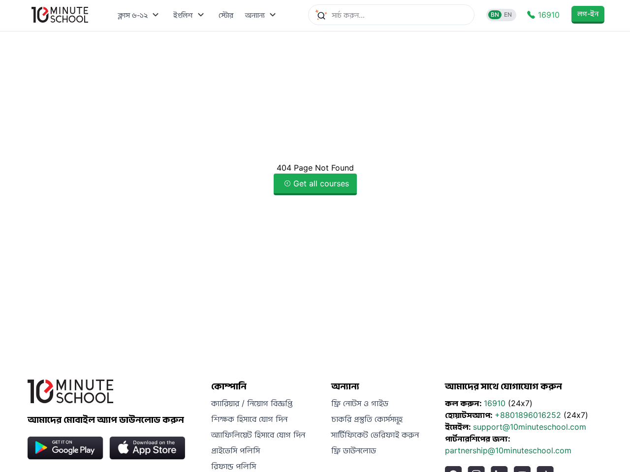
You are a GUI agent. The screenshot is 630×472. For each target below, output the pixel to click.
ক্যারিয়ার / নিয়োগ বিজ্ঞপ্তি (251, 403)
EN (508, 14)
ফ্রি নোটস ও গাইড (359, 403)
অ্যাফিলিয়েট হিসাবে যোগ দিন (258, 435)
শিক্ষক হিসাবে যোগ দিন (249, 419)
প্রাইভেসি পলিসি (235, 450)
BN (495, 14)
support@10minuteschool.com (529, 427)
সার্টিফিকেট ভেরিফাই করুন (375, 435)
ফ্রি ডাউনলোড (353, 450)
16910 (496, 403)
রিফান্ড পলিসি (233, 466)
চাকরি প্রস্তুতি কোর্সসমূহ (367, 419)
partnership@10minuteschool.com (508, 450)
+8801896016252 (529, 415)
